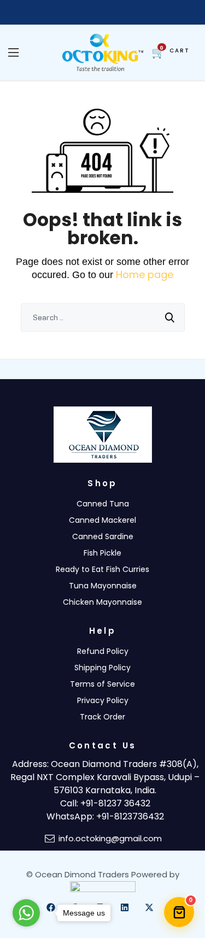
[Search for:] (103, 317)
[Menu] (17, 53)
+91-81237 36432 (115, 803)
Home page (144, 274)
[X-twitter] (149, 907)
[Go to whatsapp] (26, 913)
